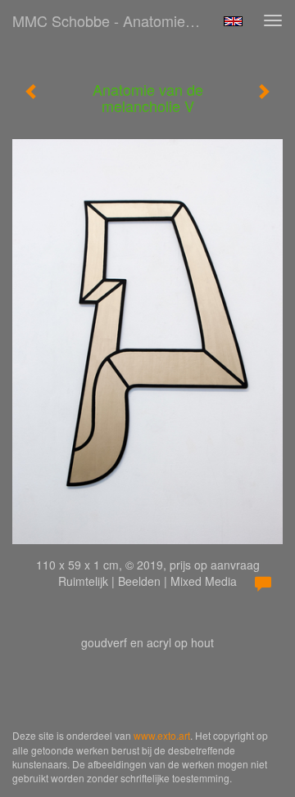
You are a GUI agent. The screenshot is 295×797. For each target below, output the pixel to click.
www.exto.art (162, 735)
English (233, 21)
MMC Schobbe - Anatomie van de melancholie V (113, 20)
